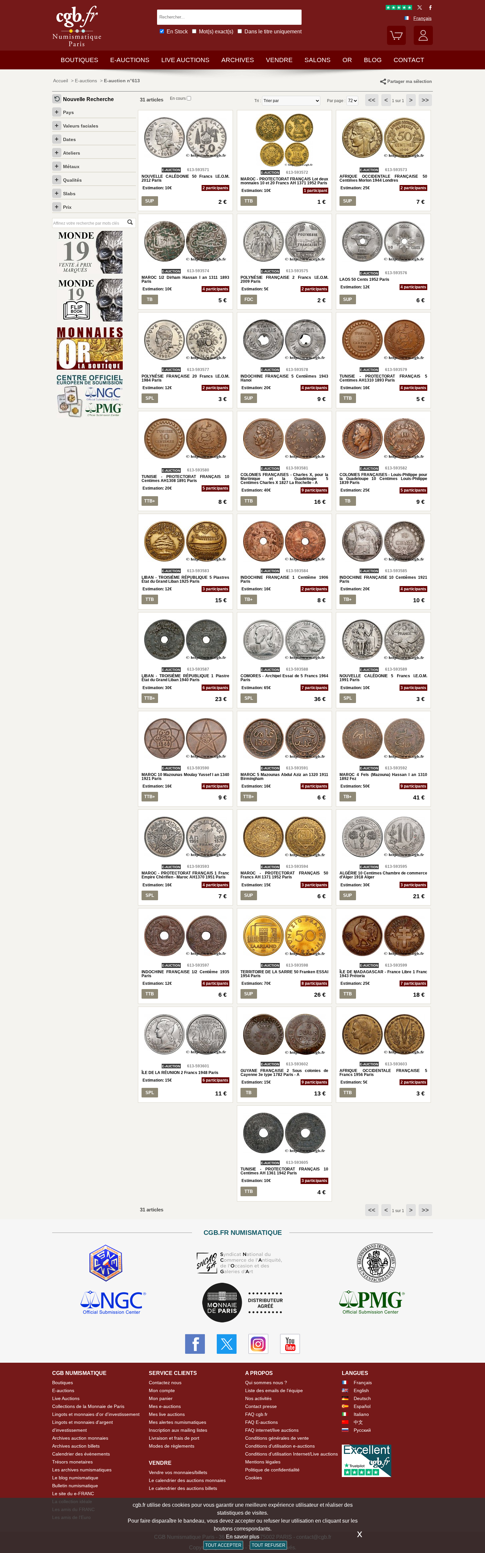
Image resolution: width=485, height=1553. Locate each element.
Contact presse (261, 1406)
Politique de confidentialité (272, 1469)
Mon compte (162, 1390)
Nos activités (258, 1398)
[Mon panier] (396, 43)
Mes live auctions (167, 1414)
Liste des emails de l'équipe (274, 1390)
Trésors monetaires (72, 1461)
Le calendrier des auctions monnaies (187, 1480)
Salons (318, 59)
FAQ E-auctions (261, 1422)
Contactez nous (165, 1382)
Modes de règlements (171, 1446)
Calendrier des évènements (81, 1454)
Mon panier (161, 1398)
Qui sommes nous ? (266, 1382)
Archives (237, 59)
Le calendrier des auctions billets (183, 1488)
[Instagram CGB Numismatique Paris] (258, 1344)
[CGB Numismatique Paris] (77, 48)
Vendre (279, 59)
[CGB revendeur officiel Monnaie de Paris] (242, 1303)
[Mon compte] (423, 43)
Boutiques (79, 59)
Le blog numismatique (75, 1477)
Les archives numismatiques (82, 1469)
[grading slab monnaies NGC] (113, 1303)
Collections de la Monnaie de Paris (88, 1406)
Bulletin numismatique (75, 1485)
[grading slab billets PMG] (372, 1303)
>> (425, 100)
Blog (373, 59)
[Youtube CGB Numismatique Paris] (290, 1344)
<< (371, 100)
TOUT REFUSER (268, 1545)
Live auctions (185, 59)
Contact (409, 59)
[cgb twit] (418, 8)
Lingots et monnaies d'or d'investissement (96, 1414)
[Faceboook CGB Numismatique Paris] (195, 1344)
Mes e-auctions (165, 1406)
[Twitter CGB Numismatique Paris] (227, 1344)
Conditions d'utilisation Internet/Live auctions (291, 1454)
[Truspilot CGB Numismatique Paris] (399, 8)
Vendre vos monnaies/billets (178, 1472)
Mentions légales (262, 1461)
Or (347, 59)
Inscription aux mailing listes (178, 1430)
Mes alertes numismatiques (177, 1422)
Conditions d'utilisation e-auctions (280, 1446)
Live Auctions (66, 1398)
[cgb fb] (429, 8)
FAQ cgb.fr (256, 1414)
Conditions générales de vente (277, 1438)
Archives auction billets (76, 1446)
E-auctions (129, 59)
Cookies (253, 1477)
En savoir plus (242, 1536)
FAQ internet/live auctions (272, 1430)
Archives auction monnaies (80, 1438)
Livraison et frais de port (174, 1438)
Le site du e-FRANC (73, 1493)
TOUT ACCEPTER (223, 1545)
